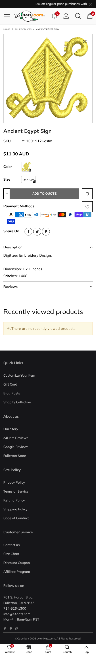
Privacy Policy (14, 482)
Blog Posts (11, 393)
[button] (7, 194)
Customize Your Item (19, 375)
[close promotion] (90, 4)
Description (13, 247)
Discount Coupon (16, 563)
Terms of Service (15, 491)
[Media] (84, 41)
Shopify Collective (17, 402)
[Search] (78, 16)
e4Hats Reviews (15, 438)
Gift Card (10, 384)
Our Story (10, 429)
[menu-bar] (8, 16)
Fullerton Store (14, 456)
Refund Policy (14, 500)
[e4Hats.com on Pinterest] (10, 629)
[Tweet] (37, 231)
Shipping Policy (15, 509)
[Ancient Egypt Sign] (26, 167)
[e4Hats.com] (31, 16)
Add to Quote (44, 193)
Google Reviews (15, 447)
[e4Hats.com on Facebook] (4, 629)
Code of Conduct (16, 518)
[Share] (28, 231)
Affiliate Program (16, 571)
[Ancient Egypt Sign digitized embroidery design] (48, 78)
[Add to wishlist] (87, 206)
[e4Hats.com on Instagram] (16, 629)
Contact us (11, 545)
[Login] (66, 16)
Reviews (10, 286)
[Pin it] (46, 231)
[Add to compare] (87, 193)
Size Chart (11, 554)
